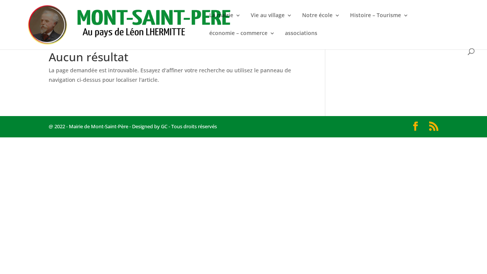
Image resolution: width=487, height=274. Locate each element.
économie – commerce (238, 33)
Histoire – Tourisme (375, 16)
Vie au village (268, 16)
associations (301, 33)
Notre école (317, 16)
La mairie (221, 16)
